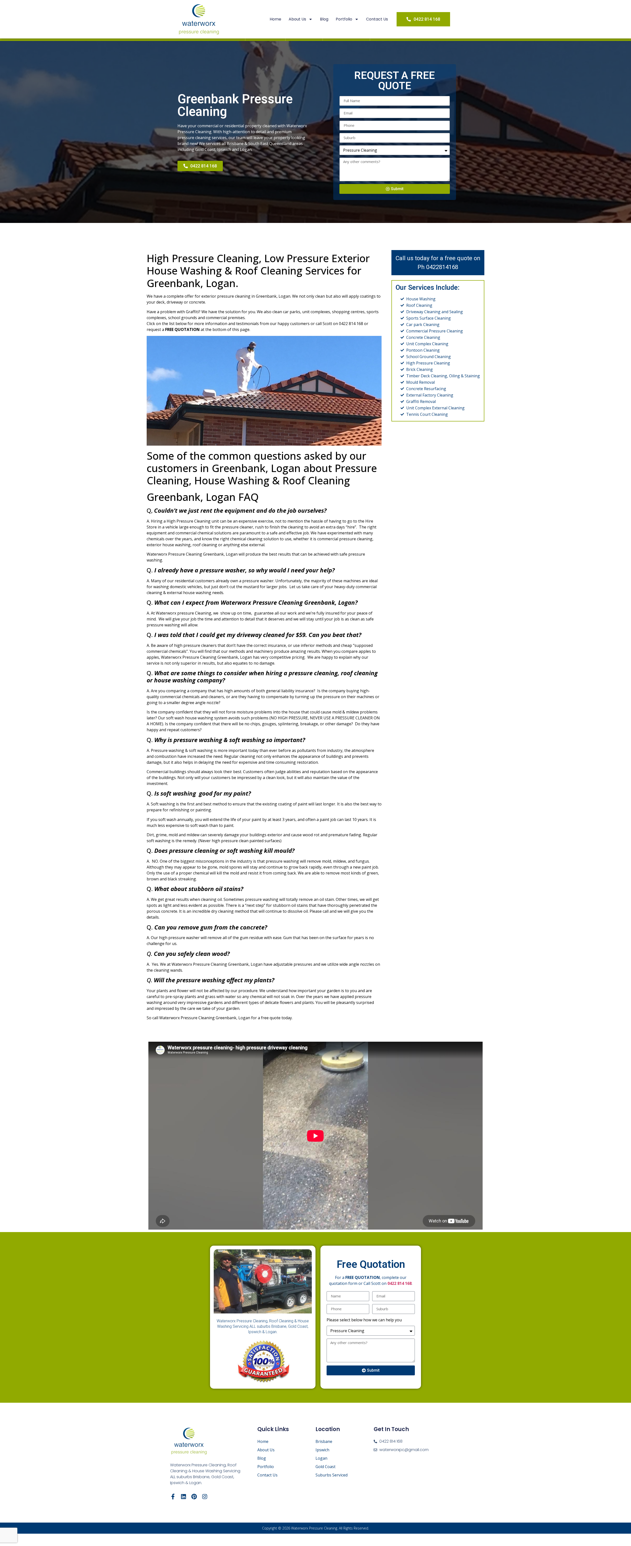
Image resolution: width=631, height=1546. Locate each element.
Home (275, 19)
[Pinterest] (194, 1496)
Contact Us (377, 19)
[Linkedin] (183, 1496)
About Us (297, 19)
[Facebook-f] (173, 1496)
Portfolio (344, 19)
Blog (324, 19)
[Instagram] (205, 1496)
